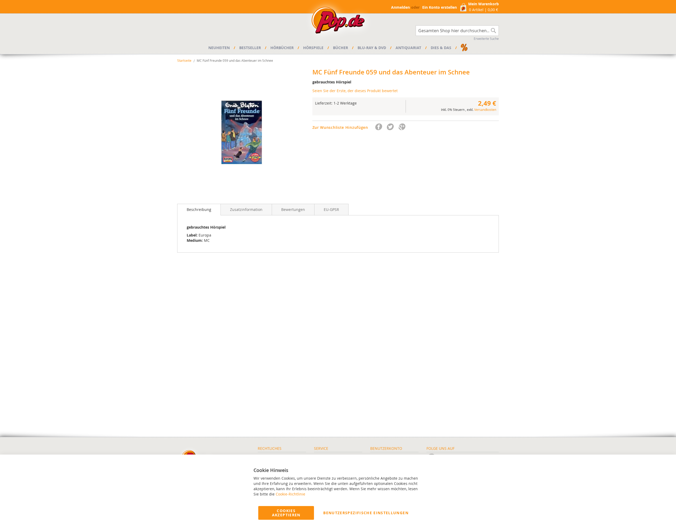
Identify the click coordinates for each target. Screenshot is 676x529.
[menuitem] (219, 47)
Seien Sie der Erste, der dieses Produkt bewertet (355, 90)
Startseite (184, 60)
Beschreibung (199, 209)
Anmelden (400, 7)
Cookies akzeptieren (286, 512)
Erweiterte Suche (486, 38)
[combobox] (457, 30)
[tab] (199, 209)
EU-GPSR (331, 209)
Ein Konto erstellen (439, 7)
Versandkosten (485, 109)
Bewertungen (293, 209)
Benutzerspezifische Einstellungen (366, 512)
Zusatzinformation (246, 209)
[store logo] (338, 21)
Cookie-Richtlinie (290, 494)
